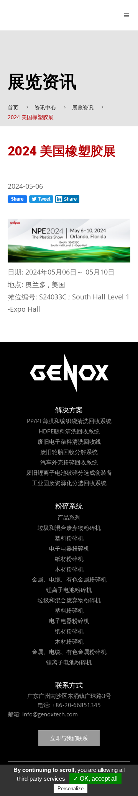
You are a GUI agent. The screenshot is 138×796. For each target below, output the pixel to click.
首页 (13, 107)
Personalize (71, 788)
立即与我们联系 (69, 738)
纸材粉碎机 (69, 558)
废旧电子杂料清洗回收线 (69, 441)
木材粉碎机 (69, 569)
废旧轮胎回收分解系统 (69, 452)
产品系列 (69, 517)
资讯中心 (45, 107)
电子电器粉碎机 (69, 548)
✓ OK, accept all (95, 778)
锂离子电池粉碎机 (69, 589)
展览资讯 (83, 107)
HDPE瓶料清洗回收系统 (69, 431)
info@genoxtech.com (49, 714)
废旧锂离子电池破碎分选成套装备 (69, 472)
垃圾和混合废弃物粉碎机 (69, 527)
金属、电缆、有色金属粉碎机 (69, 579)
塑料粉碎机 (69, 538)
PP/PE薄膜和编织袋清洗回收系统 (69, 421)
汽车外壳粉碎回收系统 (69, 462)
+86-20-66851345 (76, 705)
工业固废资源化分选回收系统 (69, 483)
